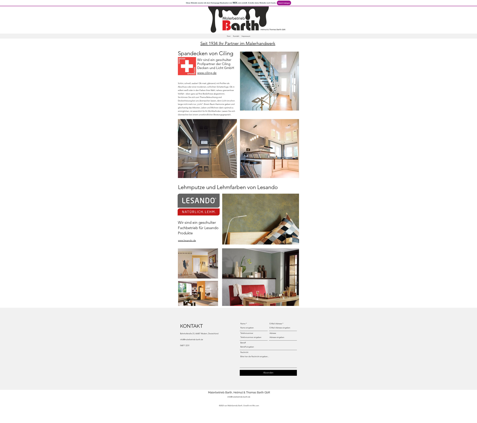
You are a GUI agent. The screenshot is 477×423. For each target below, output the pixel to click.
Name (242, 324)
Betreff (243, 343)
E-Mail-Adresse (276, 324)
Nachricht (244, 352)
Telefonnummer (246, 333)
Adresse (273, 333)
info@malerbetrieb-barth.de (191, 339)
